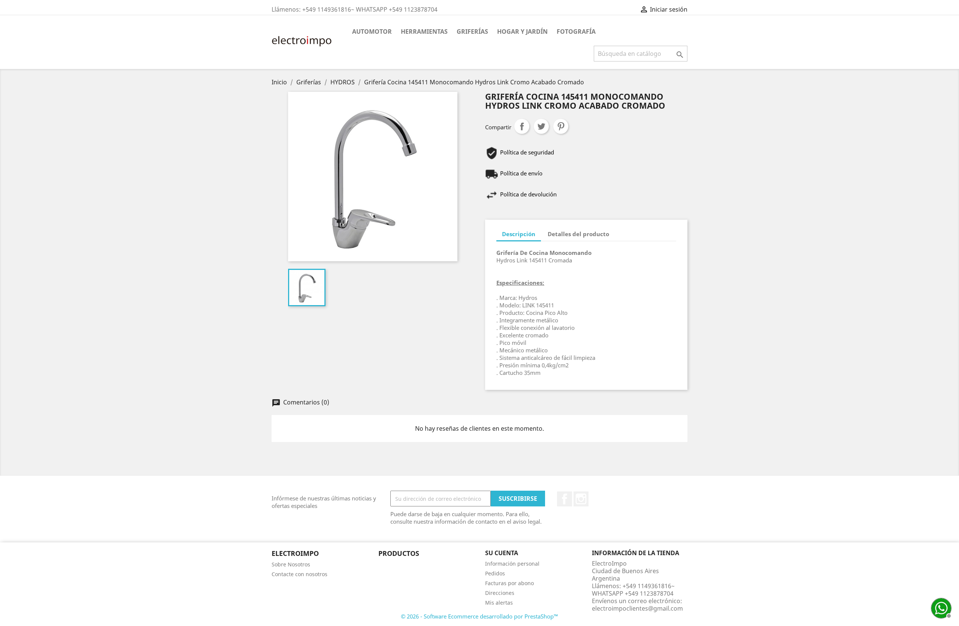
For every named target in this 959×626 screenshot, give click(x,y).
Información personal (512, 563)
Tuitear (541, 126)
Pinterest (560, 126)
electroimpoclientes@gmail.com (637, 608)
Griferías (472, 31)
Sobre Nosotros (291, 564)
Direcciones (499, 592)
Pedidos (495, 573)
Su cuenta (501, 553)
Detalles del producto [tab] (578, 234)
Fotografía (576, 31)
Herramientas (424, 31)
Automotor (372, 31)
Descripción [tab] (518, 234)
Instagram (581, 498)
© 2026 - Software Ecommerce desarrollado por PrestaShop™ (479, 616)
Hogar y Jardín (522, 31)
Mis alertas (499, 602)
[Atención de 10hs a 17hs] (940, 607)
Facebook (564, 498)
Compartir (521, 126)
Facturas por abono (509, 583)
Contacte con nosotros (299, 574)
